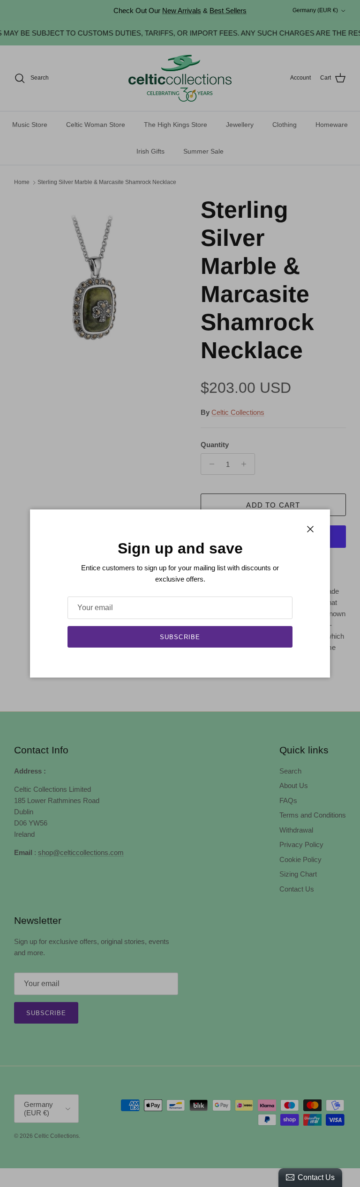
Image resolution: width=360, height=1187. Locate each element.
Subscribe (180, 637)
